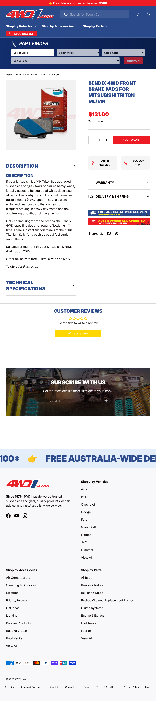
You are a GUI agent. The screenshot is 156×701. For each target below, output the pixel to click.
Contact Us (71, 687)
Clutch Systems (92, 608)
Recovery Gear (16, 631)
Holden (86, 535)
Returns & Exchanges (32, 687)
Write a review (78, 333)
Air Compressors (18, 577)
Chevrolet (88, 504)
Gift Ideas (12, 608)
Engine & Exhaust (93, 615)
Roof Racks (14, 638)
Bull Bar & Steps (92, 593)
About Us (54, 687)
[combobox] (94, 14)
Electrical (12, 593)
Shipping (9, 687)
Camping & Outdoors (21, 585)
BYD (84, 497)
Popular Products (18, 623)
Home (9, 74)
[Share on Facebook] (109, 233)
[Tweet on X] (101, 233)
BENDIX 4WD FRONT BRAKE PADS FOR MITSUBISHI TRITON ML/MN (39, 74)
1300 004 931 (138, 163)
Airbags (86, 577)
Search (133, 60)
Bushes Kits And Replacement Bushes (107, 600)
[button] (147, 14)
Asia (84, 489)
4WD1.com (21, 679)
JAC (84, 542)
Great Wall (88, 527)
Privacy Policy (131, 687)
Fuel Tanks (88, 623)
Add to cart (132, 139)
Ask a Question (105, 163)
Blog (147, 687)
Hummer (87, 550)
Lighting (12, 615)
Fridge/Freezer (16, 600)
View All (86, 557)
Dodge (86, 512)
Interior (86, 631)
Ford (84, 519)
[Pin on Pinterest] (116, 233)
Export (86, 687)
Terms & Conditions (106, 687)
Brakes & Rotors (92, 585)
